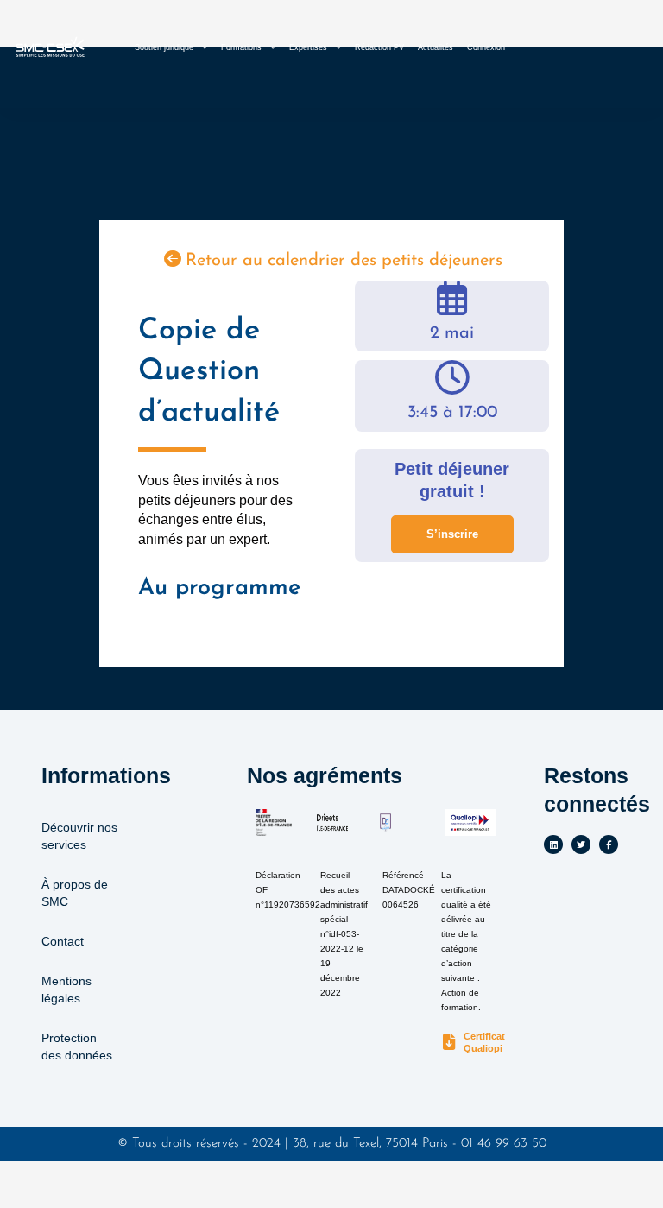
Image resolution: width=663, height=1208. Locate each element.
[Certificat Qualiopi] (449, 1042)
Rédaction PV (379, 47)
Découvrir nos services (79, 835)
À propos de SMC (74, 892)
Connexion (486, 47)
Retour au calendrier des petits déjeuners (344, 260)
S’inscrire (452, 534)
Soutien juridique (164, 47)
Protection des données (76, 1046)
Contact (62, 941)
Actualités (435, 47)
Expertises (308, 47)
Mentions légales (66, 989)
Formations (241, 47)
